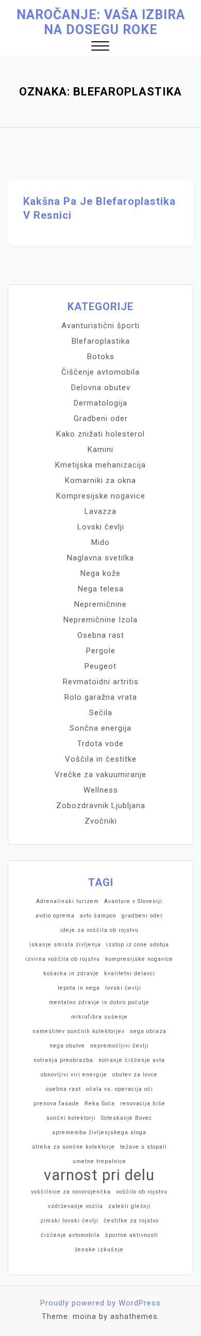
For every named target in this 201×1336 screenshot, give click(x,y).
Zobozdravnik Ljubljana (100, 805)
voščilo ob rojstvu (141, 1191)
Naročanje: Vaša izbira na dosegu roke (100, 22)
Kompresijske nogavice (100, 496)
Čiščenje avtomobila (100, 372)
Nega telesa (101, 588)
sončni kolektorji (71, 1118)
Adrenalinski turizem (67, 901)
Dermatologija (100, 403)
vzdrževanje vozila (75, 1206)
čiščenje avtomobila (70, 1235)
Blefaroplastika (101, 341)
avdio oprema (55, 915)
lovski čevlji (123, 988)
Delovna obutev (100, 387)
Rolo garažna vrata (100, 697)
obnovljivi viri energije (74, 1074)
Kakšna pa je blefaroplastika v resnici (99, 208)
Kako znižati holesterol (100, 434)
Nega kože (100, 573)
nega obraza (148, 1031)
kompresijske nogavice (139, 959)
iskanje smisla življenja (65, 944)
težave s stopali (143, 1147)
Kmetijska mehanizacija (100, 465)
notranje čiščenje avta (131, 1060)
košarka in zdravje (71, 973)
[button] (100, 47)
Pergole (100, 650)
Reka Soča (100, 1103)
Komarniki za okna (100, 480)
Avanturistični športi (100, 325)
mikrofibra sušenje (99, 1016)
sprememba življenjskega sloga (99, 1132)
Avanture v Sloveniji (133, 901)
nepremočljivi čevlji (119, 1045)
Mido (100, 542)
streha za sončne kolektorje (73, 1147)
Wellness (100, 790)
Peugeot (100, 666)
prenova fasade (56, 1103)
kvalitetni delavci (129, 973)
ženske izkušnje (99, 1249)
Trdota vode (100, 743)
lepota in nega (79, 988)
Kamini (100, 449)
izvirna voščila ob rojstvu (62, 959)
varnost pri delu (99, 1175)
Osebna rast (100, 635)
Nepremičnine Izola (100, 619)
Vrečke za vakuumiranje (100, 774)
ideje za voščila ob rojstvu (99, 930)
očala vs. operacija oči (119, 1089)
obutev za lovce (135, 1074)
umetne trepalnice (99, 1161)
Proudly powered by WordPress (100, 1303)
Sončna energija (100, 728)
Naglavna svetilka (100, 557)
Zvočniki (101, 821)
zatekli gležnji (129, 1206)
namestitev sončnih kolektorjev (78, 1031)
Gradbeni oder (101, 418)
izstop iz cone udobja (137, 944)
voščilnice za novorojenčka (71, 1191)
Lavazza (100, 511)
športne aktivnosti (131, 1235)
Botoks (100, 356)
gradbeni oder (142, 915)
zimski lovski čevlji (69, 1220)
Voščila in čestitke (101, 759)
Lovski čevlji (100, 527)
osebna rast (63, 1089)
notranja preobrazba (63, 1060)
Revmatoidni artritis (101, 681)
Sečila (100, 712)
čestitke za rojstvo (131, 1220)
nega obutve (67, 1045)
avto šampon (98, 915)
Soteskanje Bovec (126, 1118)
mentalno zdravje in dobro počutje (99, 1002)
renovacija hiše (142, 1103)
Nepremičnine (100, 604)
